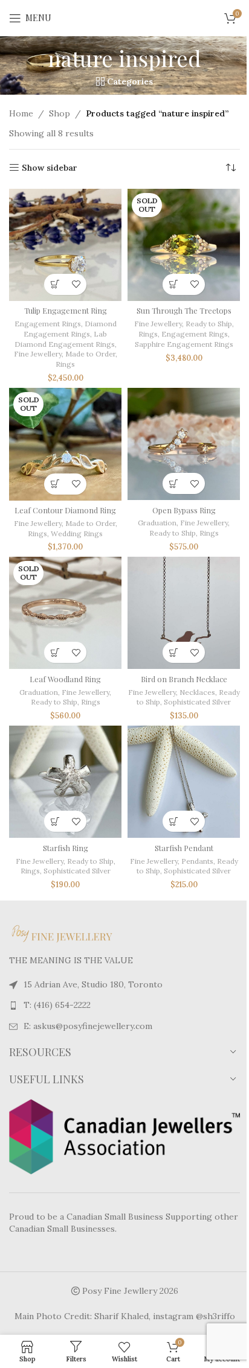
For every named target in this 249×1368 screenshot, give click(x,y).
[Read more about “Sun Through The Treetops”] (173, 284)
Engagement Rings (48, 323)
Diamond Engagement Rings (70, 328)
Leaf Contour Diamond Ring (65, 510)
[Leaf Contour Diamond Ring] (65, 444)
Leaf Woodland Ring (65, 679)
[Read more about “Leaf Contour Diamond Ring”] (54, 484)
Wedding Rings (77, 533)
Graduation (157, 522)
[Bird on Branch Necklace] (184, 613)
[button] (173, 483)
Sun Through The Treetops (184, 310)
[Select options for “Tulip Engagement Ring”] (54, 284)
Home (21, 113)
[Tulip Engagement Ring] (65, 245)
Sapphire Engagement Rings (184, 344)
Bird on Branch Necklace (184, 679)
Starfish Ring (65, 848)
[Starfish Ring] (65, 782)
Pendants (197, 861)
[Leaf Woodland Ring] (65, 613)
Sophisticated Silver (197, 701)
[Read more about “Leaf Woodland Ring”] (54, 652)
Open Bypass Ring (184, 510)
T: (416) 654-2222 (57, 1004)
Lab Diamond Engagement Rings (65, 339)
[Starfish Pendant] (184, 782)
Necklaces (197, 692)
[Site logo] (124, 17)
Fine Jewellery (38, 353)
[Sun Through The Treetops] (184, 245)
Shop (59, 113)
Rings (65, 364)
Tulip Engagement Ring (65, 310)
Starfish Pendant (184, 848)
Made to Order (90, 353)
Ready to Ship (209, 323)
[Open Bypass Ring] (184, 444)
